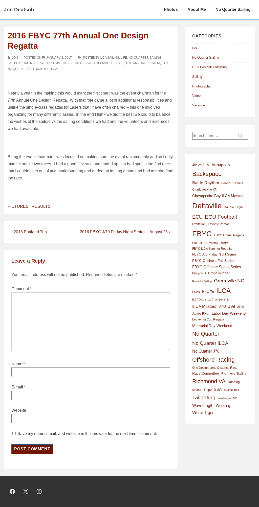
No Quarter (18, 69)
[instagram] (39, 491)
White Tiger (203, 412)
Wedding (223, 405)
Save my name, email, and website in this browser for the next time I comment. (87, 433)
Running (234, 382)
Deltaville (104, 63)
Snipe (207, 389)
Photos (171, 9)
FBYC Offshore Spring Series (216, 267)
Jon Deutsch (19, 9)
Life (124, 57)
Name (16, 364)
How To (208, 292)
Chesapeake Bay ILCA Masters (218, 196)
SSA (218, 389)
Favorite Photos (218, 224)
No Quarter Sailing (233, 9)
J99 (231, 306)
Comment (21, 289)
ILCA (165, 63)
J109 (240, 307)
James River (200, 313)
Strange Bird (231, 389)
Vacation (198, 105)
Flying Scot (199, 273)
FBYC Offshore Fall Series (213, 261)
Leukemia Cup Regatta (208, 319)
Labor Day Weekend (229, 313)
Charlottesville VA (204, 189)
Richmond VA (209, 381)
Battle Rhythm (205, 182)
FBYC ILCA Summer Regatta (212, 248)
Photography (201, 86)
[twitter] (26, 491)
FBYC (119, 63)
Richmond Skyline (233, 373)
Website (18, 410)
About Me (196, 9)
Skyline (196, 389)
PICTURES (18, 206)
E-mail (17, 387)
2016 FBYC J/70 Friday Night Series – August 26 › (125, 232)
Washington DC (227, 398)
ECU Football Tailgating (209, 67)
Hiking (196, 291)
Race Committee (205, 373)
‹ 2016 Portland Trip (29, 232)
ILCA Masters (204, 306)
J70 (222, 306)
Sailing (197, 77)
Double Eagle (233, 207)
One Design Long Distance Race (215, 367)
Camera (238, 183)
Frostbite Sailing (202, 281)
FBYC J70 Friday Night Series (214, 254)
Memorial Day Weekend (212, 326)
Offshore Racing (213, 359)
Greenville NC (229, 280)
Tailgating (203, 397)
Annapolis (220, 165)
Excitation (199, 224)
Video (196, 96)
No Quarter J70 (206, 351)
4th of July (200, 165)
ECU (197, 217)
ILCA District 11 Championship (210, 299)
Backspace (207, 173)
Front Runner (219, 273)
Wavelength (202, 405)
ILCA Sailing (109, 57)
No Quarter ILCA (43, 69)
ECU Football (221, 217)
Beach (225, 183)
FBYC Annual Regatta (142, 63)
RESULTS (41, 206)
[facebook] (12, 491)
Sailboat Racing (21, 63)
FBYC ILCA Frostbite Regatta (210, 242)
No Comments (57, 63)
